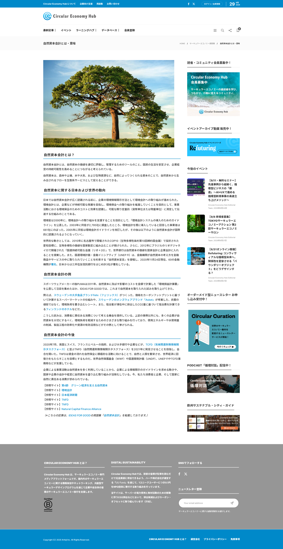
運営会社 (195, 539)
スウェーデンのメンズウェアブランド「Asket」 (126, 299)
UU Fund (120, 482)
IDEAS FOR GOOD (80, 415)
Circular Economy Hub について (59, 3)
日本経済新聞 (69, 395)
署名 (53, 264)
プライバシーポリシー (215, 539)
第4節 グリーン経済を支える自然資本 (85, 385)
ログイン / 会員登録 (212, 4)
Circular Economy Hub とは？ (168, 539)
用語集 (99, 3)
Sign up (232, 503)
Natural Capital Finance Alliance (81, 409)
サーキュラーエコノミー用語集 (202, 43)
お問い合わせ (113, 3)
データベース (109, 30)
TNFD (65, 399)
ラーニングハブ (85, 30)
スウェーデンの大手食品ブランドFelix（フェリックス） (87, 295)
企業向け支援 (86, 3)
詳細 (147, 501)
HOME (182, 43)
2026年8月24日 (220, 208)
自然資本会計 (111, 415)
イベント (66, 30)
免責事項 (235, 539)
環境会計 (67, 390)
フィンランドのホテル (59, 309)
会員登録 (129, 30)
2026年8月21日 (220, 240)
